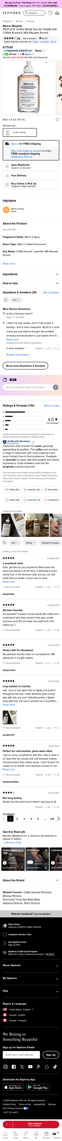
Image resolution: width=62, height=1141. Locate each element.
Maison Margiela (12, 25)
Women (19, 21)
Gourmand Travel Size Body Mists (21, 899)
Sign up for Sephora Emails (19, 1047)
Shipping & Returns (21, 156)
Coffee (35, 41)
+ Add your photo (12, 842)
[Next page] (58, 819)
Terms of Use (25, 1104)
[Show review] (13, 525)
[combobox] (34, 13)
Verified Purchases (50, 542)
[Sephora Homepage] (11, 13)
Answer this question (17, 354)
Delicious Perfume (13, 903)
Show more (9, 263)
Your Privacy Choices (13, 1108)
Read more (12, 339)
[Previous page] (4, 819)
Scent (53, 41)
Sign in (15, 150)
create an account (32, 150)
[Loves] (50, 13)
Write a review (51, 405)
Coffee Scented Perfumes (37, 892)
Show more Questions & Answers (25, 365)
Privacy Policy (9, 1104)
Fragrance (7, 21)
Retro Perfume (32, 903)
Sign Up (51, 1054)
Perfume (30, 21)
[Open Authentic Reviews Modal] (33, 442)
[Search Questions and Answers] (6, 300)
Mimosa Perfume (12, 895)
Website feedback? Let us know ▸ (31, 913)
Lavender (44, 41)
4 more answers (15, 348)
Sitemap (52, 1104)
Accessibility (39, 1104)
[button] (43, 50)
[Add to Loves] (57, 120)
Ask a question (30, 38)
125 (52, 818)
